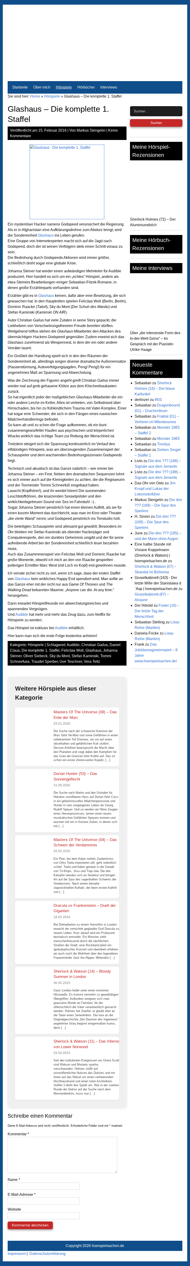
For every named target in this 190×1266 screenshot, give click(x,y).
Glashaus (93, 650)
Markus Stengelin (91, 130)
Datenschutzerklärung (47, 1254)
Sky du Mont (59, 656)
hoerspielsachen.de (108, 1246)
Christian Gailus (94, 645)
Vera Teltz (92, 661)
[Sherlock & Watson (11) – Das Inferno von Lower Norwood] (32, 1054)
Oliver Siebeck (35, 656)
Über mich (41, 87)
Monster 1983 (168, 439)
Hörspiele (64, 87)
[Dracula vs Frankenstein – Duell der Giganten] (32, 918)
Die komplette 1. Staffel (41, 650)
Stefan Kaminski (85, 656)
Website (14, 1209)
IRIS (158, 400)
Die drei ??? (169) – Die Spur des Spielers (158, 505)
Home (35, 96)
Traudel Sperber (44, 661)
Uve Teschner (71, 661)
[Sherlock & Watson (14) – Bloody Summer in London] (32, 984)
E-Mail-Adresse (21, 1194)
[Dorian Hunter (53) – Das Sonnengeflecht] (32, 786)
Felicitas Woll (72, 650)
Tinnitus (163, 444)
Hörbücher (86, 87)
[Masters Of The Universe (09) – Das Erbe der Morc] (32, 725)
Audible (21, 614)
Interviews (108, 87)
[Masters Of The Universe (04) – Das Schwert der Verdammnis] (32, 852)
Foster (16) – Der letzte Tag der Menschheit (157, 611)
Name (14, 1180)
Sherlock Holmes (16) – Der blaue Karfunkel (155, 388)
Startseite (20, 87)
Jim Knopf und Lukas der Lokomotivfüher (155, 488)
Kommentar (18, 1134)
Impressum (17, 1254)
